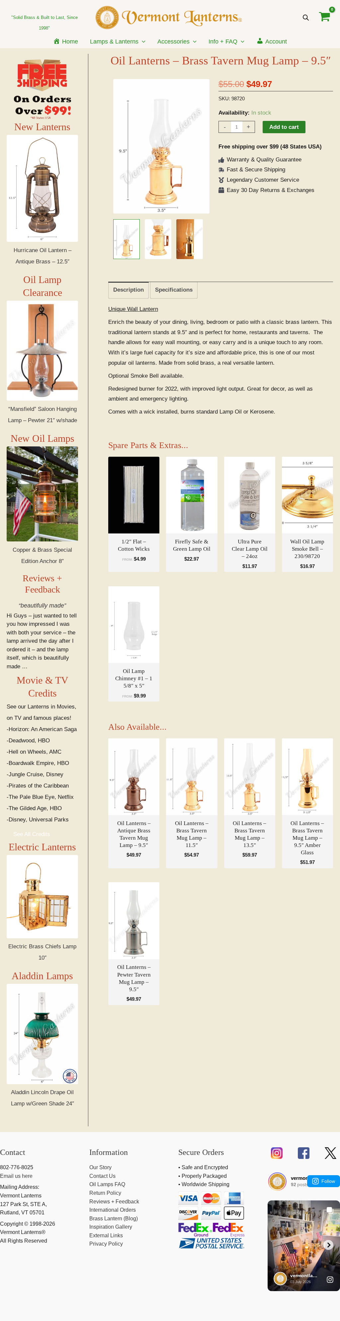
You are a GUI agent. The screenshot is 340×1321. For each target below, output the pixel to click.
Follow (328, 1181)
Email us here (16, 1176)
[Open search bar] (305, 18)
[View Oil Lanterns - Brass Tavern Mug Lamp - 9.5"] (126, 239)
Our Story (100, 1167)
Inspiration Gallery (110, 1227)
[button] (141, 41)
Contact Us (102, 1176)
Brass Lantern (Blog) (113, 1218)
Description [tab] (128, 290)
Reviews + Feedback (114, 1201)
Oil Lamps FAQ (107, 1184)
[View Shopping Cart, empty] (324, 17)
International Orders (112, 1210)
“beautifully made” (42, 605)
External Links (106, 1235)
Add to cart (284, 127)
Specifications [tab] (174, 290)
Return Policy (105, 1193)
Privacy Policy (106, 1244)
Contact (12, 1152)
